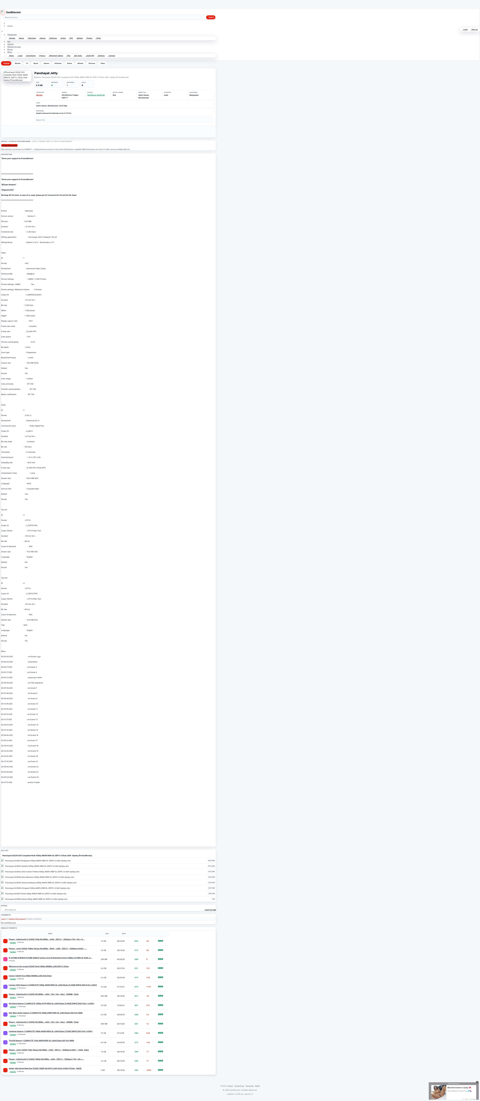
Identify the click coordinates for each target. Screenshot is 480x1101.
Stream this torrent (9, 145)
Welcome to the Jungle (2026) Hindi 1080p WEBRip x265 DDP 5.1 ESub (39, 966)
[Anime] (5, 959)
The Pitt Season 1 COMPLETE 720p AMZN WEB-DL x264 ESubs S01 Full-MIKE (41, 1040)
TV (27, 63)
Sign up (474, 29)
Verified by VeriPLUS (96, 95)
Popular (7, 63)
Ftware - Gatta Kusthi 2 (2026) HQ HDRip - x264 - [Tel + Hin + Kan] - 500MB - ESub (44, 1022)
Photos (89, 38)
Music (21, 38)
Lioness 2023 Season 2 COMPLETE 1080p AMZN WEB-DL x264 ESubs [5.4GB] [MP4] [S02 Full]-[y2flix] (53, 985)
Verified (13, 943)
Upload (10, 44)
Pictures (92, 63)
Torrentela (250, 1086)
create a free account (17, 919)
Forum (10, 49)
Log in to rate (210, 910)
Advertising (30, 56)
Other (98, 38)
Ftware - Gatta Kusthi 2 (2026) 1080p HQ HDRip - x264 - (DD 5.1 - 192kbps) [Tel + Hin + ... (46, 1059)
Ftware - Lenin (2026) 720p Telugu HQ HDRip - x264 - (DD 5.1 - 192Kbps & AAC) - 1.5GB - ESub (49, 1050)
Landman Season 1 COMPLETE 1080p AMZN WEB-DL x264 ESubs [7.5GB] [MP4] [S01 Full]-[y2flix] (50, 1031)
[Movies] (5, 941)
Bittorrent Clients (55, 56)
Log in (3, 919)
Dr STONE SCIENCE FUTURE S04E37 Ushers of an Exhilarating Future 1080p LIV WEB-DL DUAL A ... (50, 958)
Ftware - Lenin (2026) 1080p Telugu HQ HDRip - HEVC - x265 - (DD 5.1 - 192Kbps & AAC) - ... (48, 948)
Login (465, 29)
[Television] (5, 987)
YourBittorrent (13, 12)
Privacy (42, 56)
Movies (11, 38)
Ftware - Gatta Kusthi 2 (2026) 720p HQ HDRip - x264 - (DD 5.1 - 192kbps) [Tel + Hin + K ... (47, 939)
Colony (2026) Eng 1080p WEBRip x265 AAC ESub (30, 976)
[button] (7, 23)
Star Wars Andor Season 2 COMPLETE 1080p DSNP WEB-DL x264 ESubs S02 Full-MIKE (46, 1013)
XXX (70, 38)
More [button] (9, 52)
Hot (8, 42)
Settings (101, 56)
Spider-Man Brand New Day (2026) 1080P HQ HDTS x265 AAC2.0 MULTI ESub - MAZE (45, 1068)
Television (31, 38)
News (11, 56)
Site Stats (77, 56)
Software (52, 38)
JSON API (89, 56)
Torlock (230, 1086)
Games (42, 38)
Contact (111, 56)
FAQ (68, 56)
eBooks (79, 38)
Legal (19, 56)
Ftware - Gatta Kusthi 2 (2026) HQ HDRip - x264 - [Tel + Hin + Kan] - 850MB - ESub (44, 994)
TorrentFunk (239, 1086)
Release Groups (14, 47)
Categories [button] (12, 35)
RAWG (257, 1086)
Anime (63, 38)
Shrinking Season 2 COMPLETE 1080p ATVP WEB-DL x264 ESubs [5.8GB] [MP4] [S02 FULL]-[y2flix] (51, 1003)
